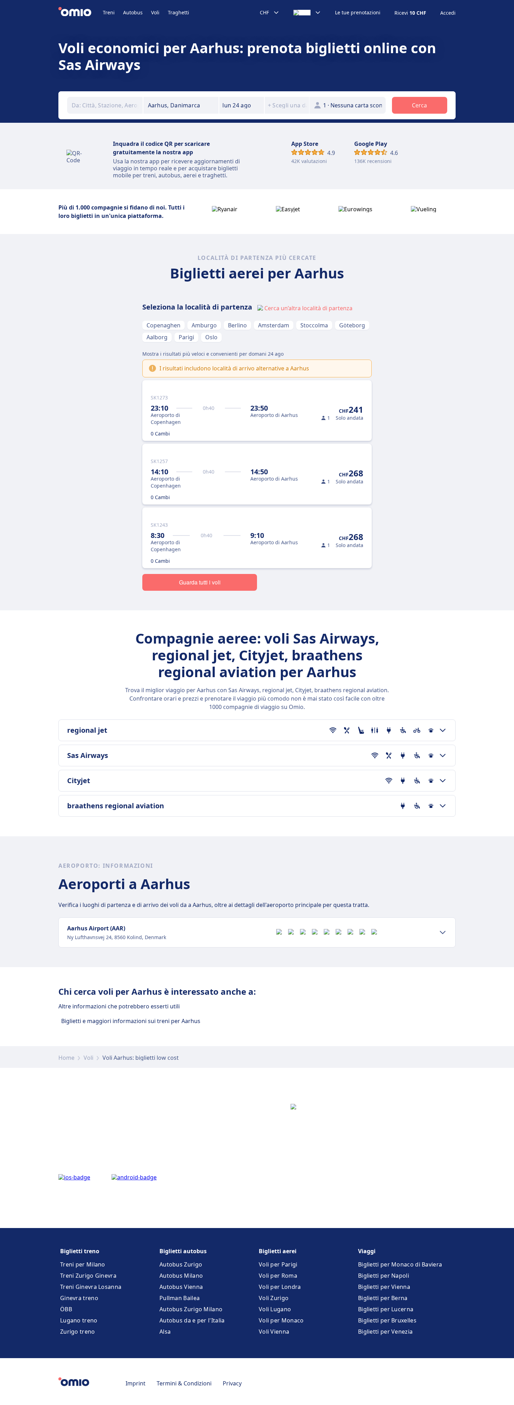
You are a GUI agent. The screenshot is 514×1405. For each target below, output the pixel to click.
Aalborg (157, 337)
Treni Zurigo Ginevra (88, 1275)
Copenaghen (163, 325)
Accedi (448, 13)
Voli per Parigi (278, 1264)
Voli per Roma (278, 1275)
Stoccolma (314, 325)
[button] (241, 105)
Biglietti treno (79, 1251)
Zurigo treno (77, 1331)
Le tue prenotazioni (357, 12)
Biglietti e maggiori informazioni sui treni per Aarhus (130, 1021)
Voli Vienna (274, 1331)
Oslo (211, 337)
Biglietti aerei (278, 1251)
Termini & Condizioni (184, 1383)
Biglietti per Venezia (385, 1331)
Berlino (237, 325)
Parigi (186, 337)
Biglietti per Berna (383, 1298)
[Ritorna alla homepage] (80, 12)
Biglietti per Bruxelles (387, 1320)
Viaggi (367, 1251)
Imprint (135, 1383)
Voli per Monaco (281, 1320)
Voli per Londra (280, 1287)
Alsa (165, 1331)
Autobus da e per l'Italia (192, 1320)
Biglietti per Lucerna (385, 1309)
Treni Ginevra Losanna (90, 1287)
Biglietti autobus (183, 1251)
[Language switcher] (307, 12)
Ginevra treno (79, 1298)
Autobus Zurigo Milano (190, 1309)
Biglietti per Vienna (384, 1287)
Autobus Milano (181, 1275)
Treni (109, 12)
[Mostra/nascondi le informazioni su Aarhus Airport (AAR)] (442, 932)
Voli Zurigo (273, 1298)
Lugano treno (79, 1320)
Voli (155, 12)
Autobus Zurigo (180, 1264)
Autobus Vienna (181, 1287)
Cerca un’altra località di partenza (308, 308)
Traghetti (178, 12)
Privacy (232, 1383)
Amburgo (204, 325)
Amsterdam (273, 325)
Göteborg (352, 325)
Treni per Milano (82, 1264)
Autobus (133, 12)
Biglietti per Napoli (383, 1275)
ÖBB (66, 1309)
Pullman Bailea (179, 1298)
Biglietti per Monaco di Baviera (400, 1264)
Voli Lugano (275, 1309)
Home (66, 1058)
